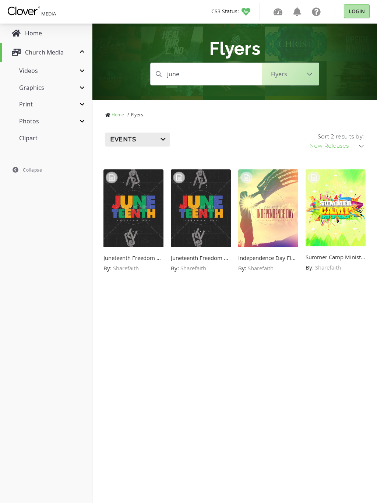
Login (357, 11)
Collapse (32, 170)
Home (118, 114)
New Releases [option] (329, 146)
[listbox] (337, 146)
